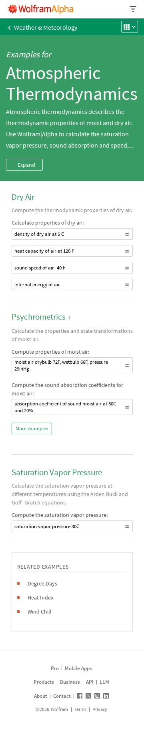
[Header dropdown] (133, 9)
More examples (32, 428)
